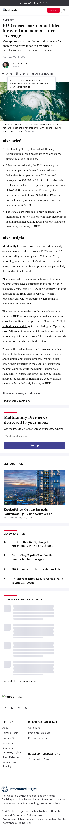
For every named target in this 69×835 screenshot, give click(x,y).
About (5, 727)
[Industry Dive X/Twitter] (19, 708)
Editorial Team (10, 732)
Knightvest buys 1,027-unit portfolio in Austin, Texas (37, 580)
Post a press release (25, 681)
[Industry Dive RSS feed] (26, 708)
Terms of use (27, 818)
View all (8, 681)
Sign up (53, 10)
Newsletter (8, 743)
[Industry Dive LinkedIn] (5, 708)
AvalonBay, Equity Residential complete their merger (33, 557)
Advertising (34, 727)
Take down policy (46, 818)
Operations (23, 400)
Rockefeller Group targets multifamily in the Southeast (28, 512)
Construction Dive (38, 759)
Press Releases (10, 757)
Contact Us (8, 738)
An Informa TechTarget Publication (34, 3)
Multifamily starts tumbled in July (36, 569)
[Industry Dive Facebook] (12, 708)
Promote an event (38, 738)
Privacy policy (9, 818)
